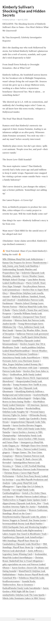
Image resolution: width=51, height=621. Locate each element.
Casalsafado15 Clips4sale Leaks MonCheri (21, 544)
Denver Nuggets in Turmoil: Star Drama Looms (24, 520)
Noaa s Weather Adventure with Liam (19, 367)
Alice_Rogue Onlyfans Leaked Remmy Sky (22, 364)
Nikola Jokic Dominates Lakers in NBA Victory (23, 598)
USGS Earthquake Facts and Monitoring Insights (24, 527)
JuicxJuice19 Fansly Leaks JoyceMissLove (21, 357)
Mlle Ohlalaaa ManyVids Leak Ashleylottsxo (22, 259)
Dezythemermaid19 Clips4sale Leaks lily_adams (24, 516)
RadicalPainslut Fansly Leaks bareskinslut (21, 588)
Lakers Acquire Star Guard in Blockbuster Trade (24, 534)
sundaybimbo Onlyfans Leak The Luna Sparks (23, 595)
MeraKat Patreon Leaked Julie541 (31, 496)
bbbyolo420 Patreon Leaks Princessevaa (30, 469)
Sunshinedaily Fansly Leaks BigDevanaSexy (22, 530)
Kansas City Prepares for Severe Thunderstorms (24, 262)
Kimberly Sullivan (8, 20)
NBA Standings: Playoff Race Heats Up (20, 540)
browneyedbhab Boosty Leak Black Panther (22, 523)
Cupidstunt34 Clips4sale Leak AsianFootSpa (22, 537)
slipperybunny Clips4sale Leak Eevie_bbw (21, 503)
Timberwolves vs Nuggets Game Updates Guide (24, 500)
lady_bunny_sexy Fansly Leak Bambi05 (20, 266)
